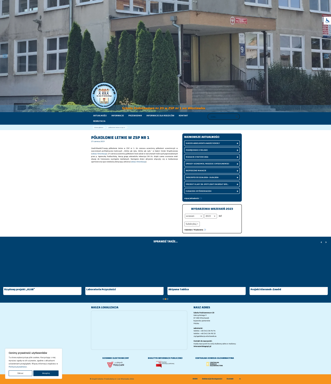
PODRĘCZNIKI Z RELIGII (197, 150)
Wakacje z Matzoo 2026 (197, 156)
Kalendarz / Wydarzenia (194, 229)
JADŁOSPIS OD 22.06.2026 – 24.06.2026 (202, 177)
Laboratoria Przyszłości (101, 289)
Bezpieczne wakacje (196, 170)
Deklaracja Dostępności (212, 379)
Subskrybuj (191, 224)
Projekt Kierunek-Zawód (266, 289)
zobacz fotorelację (99, 153)
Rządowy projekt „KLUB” (19, 289)
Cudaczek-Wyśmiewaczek (199, 191)
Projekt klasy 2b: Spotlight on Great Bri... (207, 184)
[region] (33, 364)
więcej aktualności (191, 198)
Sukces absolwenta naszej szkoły (203, 143)
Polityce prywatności (18, 366)
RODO (195, 379)
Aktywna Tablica (178, 289)
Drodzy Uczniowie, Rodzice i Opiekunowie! (207, 163)
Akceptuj (46, 373)
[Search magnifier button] (237, 116)
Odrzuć (20, 373)
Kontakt (230, 379)
